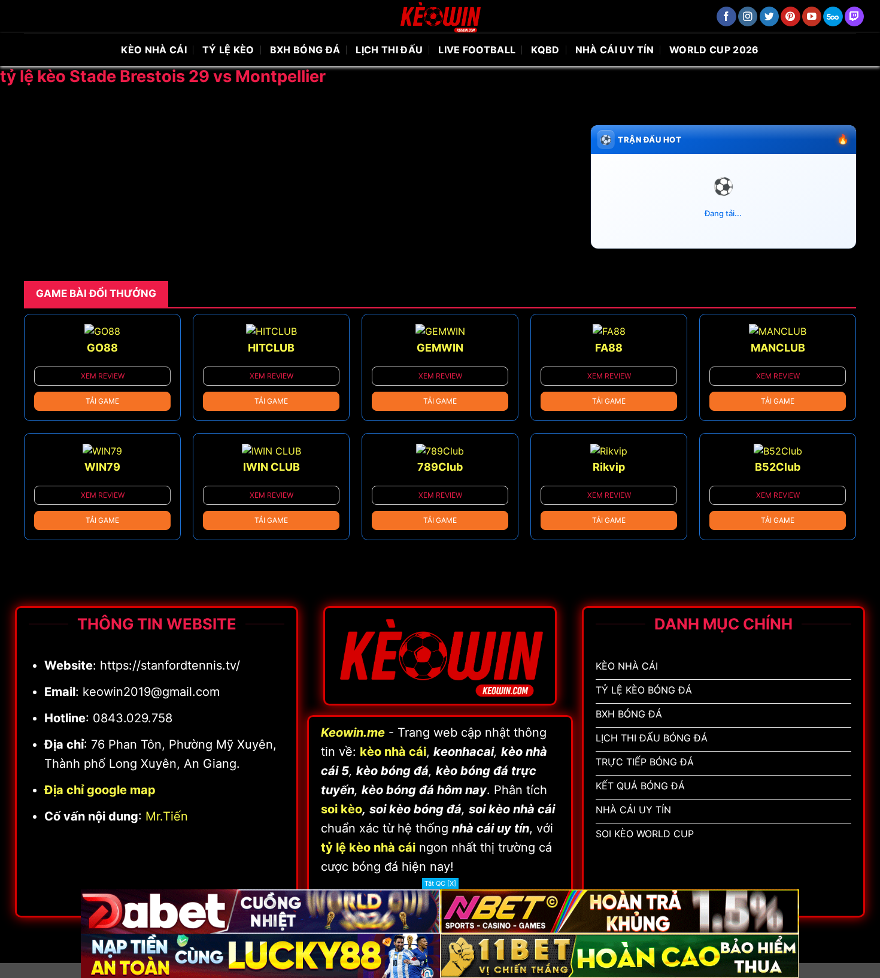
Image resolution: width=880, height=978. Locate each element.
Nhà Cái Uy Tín (614, 50)
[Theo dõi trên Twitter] (769, 16)
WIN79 (102, 467)
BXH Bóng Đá (305, 50)
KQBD (545, 50)
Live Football (476, 50)
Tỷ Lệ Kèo (228, 50)
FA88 (609, 347)
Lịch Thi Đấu (389, 50)
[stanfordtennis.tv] (440, 16)
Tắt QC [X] (440, 883)
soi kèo (341, 809)
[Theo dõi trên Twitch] (854, 16)
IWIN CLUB (271, 467)
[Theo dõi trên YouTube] (812, 16)
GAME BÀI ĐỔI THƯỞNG (96, 293)
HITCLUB (271, 347)
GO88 (102, 347)
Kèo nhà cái (154, 50)
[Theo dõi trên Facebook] (726, 16)
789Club (440, 467)
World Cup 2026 (713, 50)
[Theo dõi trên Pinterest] (790, 16)
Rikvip (609, 467)
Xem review (103, 375)
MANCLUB (778, 347)
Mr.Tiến (166, 816)
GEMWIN (440, 347)
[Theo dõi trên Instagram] (748, 16)
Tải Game (102, 400)
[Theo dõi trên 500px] (833, 16)
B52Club (777, 467)
